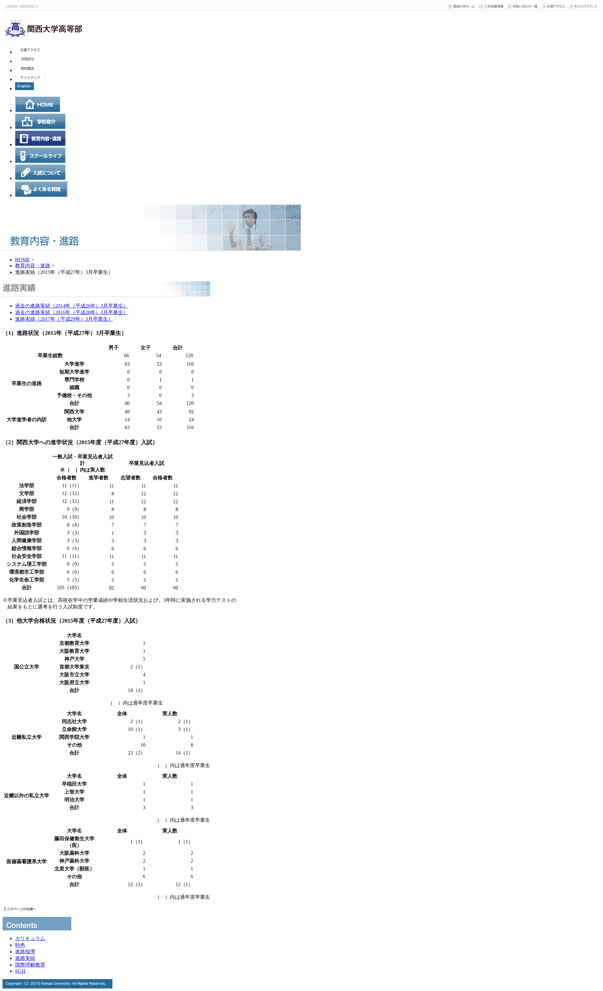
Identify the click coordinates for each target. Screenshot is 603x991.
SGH (20, 971)
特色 (20, 945)
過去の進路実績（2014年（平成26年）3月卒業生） (71, 305)
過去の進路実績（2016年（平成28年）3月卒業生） (71, 312)
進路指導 (25, 951)
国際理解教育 (30, 964)
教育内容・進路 (32, 265)
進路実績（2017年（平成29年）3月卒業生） (64, 319)
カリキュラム (30, 938)
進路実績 (25, 958)
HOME (22, 259)
